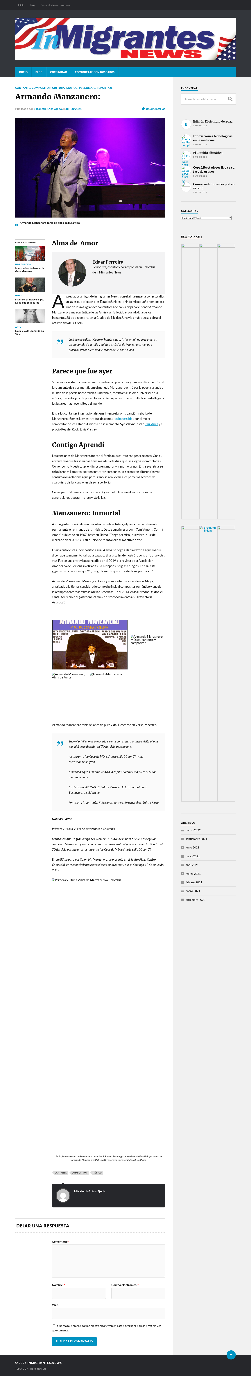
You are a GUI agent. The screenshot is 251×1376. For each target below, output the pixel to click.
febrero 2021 (194, 882)
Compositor (41, 87)
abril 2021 (192, 864)
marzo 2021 (193, 873)
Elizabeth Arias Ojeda (48, 108)
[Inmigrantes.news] (125, 39)
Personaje (87, 87)
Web (55, 1304)
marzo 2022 (193, 830)
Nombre (58, 1284)
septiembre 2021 (196, 838)
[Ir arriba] (231, 1354)
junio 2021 (192, 847)
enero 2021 (193, 891)
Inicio (21, 5)
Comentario (60, 1241)
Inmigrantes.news (44, 1363)
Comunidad (58, 72)
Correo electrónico (125, 1284)
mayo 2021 (193, 856)
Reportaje (105, 87)
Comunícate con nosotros (55, 5)
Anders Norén (36, 1368)
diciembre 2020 (195, 899)
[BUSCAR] (230, 99)
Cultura (58, 87)
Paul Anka (151, 424)
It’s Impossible (123, 419)
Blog (32, 5)
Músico (72, 87)
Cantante (22, 87)
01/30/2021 (74, 108)
